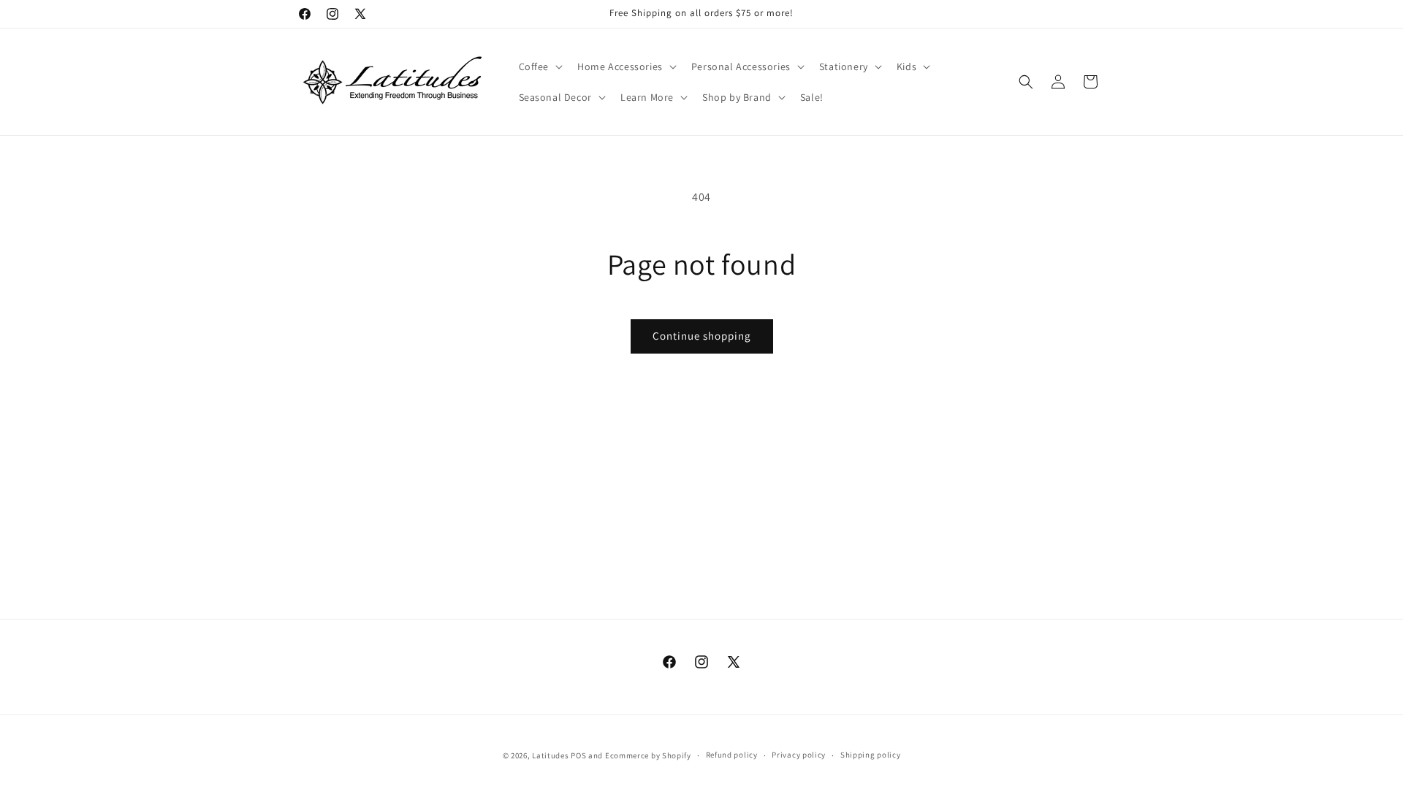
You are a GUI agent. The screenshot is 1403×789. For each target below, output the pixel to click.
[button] (539, 66)
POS (578, 755)
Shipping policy (870, 755)
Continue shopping (702, 336)
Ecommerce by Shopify (648, 755)
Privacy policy (799, 755)
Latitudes (550, 755)
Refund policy (732, 755)
